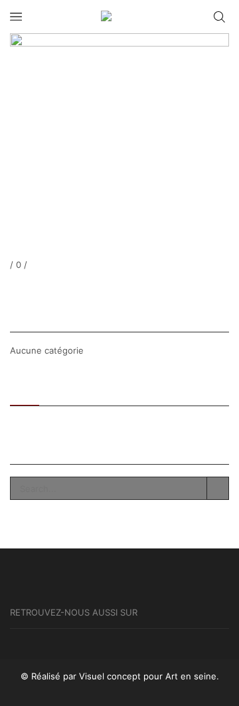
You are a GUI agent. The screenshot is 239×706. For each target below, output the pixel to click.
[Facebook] (12, 288)
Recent (24, 389)
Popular (67, 389)
